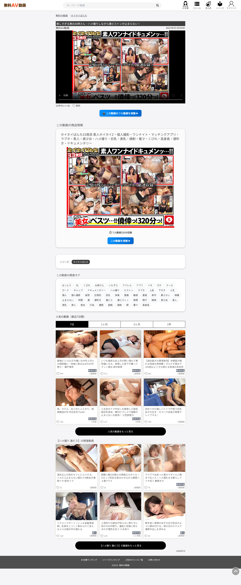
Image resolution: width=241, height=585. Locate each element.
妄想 (87, 295)
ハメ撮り (115, 290)
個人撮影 (75, 295)
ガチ (159, 285)
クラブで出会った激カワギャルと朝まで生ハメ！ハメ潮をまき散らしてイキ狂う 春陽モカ (163, 477)
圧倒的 (97, 295)
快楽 (117, 295)
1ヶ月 (104, 324)
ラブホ (141, 290)
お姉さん (99, 285)
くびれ (86, 285)
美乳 (64, 305)
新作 (154, 295)
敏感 (135, 295)
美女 (82, 305)
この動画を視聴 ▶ (120, 240)
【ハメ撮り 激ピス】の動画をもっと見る (120, 545)
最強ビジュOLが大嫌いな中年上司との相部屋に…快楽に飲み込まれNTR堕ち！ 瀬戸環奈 (75, 363)
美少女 (164, 300)
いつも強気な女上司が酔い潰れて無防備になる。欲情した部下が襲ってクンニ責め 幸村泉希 (119, 363)
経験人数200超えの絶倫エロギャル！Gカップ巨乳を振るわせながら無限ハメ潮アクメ (120, 477)
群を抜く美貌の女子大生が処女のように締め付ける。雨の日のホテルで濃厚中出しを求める (163, 526)
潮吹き (97, 300)
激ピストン (123, 300)
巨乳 (108, 295)
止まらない (68, 300)
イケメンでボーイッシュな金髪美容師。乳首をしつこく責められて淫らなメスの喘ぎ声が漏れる (75, 526)
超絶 (110, 305)
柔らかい (165, 295)
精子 (144, 300)
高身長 (145, 305)
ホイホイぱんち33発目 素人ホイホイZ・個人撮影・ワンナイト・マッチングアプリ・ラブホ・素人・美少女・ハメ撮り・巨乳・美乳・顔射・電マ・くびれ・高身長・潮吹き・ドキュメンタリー (120, 139)
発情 (135, 300)
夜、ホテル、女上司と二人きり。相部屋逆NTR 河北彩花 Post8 (75, 410)
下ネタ (162, 290)
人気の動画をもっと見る (120, 431)
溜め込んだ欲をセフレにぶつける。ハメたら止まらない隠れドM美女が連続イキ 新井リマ (76, 477)
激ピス (109, 300)
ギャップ (78, 290)
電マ (135, 305)
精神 (154, 300)
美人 (73, 305)
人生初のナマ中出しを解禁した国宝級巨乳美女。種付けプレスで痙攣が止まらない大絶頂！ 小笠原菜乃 (119, 412)
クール (169, 285)
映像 (177, 295)
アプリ (139, 285)
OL (77, 285)
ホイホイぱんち (80, 261)
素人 (174, 300)
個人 (64, 295)
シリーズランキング (111, 559)
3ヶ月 (136, 324)
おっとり (66, 285)
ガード (65, 290)
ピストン (128, 290)
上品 (151, 290)
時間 (80, 300)
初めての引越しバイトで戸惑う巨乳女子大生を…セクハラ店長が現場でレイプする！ (163, 412)
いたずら (113, 285)
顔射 (119, 305)
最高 (144, 295)
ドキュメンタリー (96, 290)
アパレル (127, 285)
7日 (72, 324)
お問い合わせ (154, 559)
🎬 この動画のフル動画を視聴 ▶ (120, 113)
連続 (101, 305)
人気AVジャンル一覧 (134, 559)
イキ (150, 285)
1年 (169, 324)
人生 (172, 290)
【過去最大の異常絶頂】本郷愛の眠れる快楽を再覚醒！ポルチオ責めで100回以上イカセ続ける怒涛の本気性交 (164, 364)
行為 (92, 305)
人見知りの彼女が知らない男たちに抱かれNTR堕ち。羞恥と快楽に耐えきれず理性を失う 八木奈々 (119, 526)
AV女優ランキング (89, 559)
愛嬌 (126, 295)
